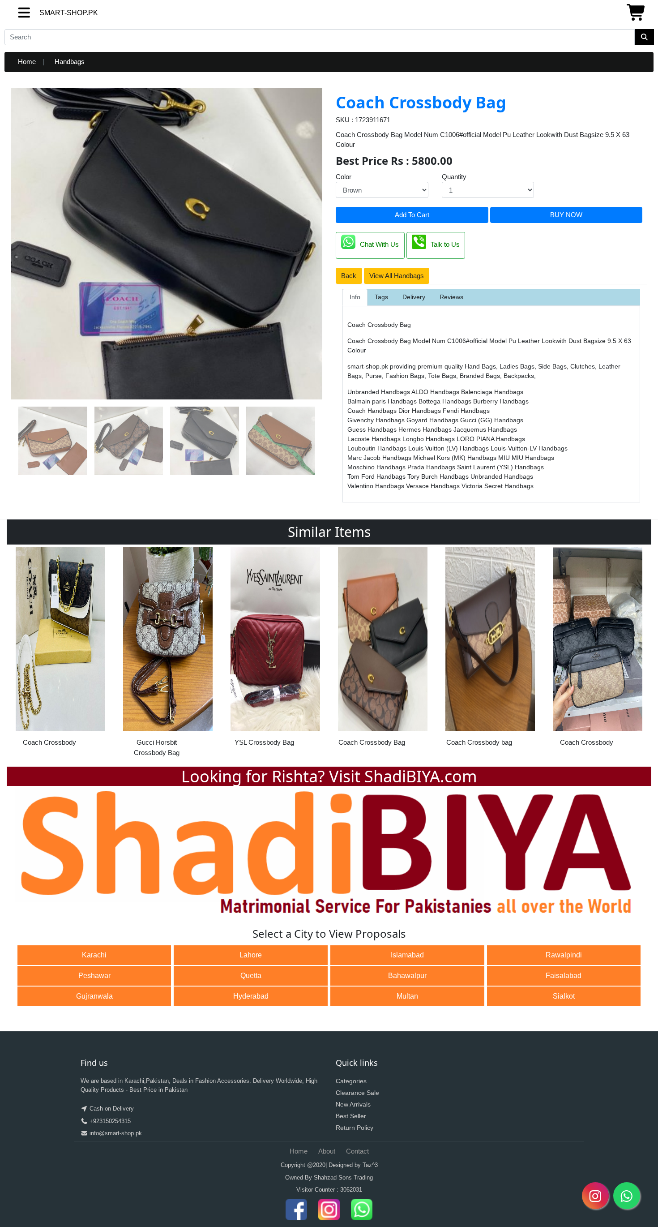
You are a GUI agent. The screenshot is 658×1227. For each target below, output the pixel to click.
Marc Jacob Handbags (380, 457)
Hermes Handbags (425, 429)
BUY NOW (566, 215)
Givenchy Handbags (376, 420)
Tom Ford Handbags (377, 476)
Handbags (70, 61)
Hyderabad (251, 996)
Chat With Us (379, 245)
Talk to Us (445, 245)
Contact (357, 1151)
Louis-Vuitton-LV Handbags (529, 448)
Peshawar (94, 975)
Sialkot (564, 996)
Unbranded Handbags (379, 391)
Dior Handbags (420, 410)
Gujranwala (94, 996)
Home (27, 61)
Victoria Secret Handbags (497, 485)
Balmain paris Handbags (383, 401)
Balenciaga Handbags (492, 391)
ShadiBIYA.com (420, 776)
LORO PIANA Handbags (491, 438)
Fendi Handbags (466, 410)
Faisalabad (563, 975)
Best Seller (351, 1116)
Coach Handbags (372, 410)
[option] (60, 649)
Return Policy (354, 1127)
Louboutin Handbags (377, 448)
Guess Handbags (372, 429)
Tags (381, 296)
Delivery (413, 296)
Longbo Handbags (429, 438)
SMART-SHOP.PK (52, 13)
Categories (351, 1081)
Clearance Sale (357, 1092)
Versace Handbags (433, 485)
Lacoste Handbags (374, 438)
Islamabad (407, 955)
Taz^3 (370, 1165)
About (326, 1151)
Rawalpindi (564, 955)
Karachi (94, 955)
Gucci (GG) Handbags (491, 420)
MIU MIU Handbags (526, 457)
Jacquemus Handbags (485, 429)
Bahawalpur (407, 975)
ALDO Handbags (436, 391)
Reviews (451, 296)
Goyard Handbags (433, 420)
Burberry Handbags (501, 401)
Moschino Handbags (377, 467)
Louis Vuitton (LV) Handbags (449, 448)
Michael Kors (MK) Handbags (455, 457)
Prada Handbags (432, 467)
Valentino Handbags (376, 485)
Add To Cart (412, 215)
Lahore (250, 955)
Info (355, 296)
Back (348, 275)
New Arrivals (353, 1104)
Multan (407, 996)
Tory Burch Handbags (438, 476)
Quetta (250, 975)
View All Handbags (396, 275)
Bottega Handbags (446, 401)
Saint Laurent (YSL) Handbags (500, 467)
